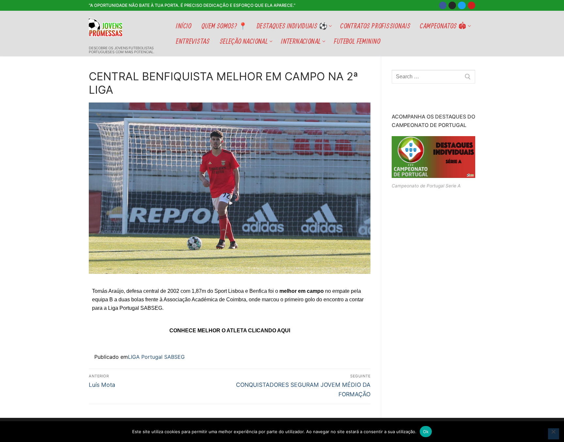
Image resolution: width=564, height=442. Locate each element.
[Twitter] (461, 5)
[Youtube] (471, 5)
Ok (426, 431)
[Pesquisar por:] (433, 77)
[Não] (553, 433)
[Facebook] (442, 5)
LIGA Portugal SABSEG (156, 357)
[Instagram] (452, 5)
